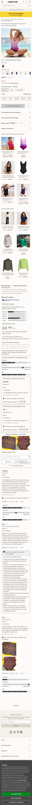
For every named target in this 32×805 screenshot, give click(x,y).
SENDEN (16, 725)
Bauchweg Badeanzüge (6, 20)
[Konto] (23, 2)
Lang (11, 90)
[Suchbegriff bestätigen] (28, 5)
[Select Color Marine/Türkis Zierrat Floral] (3, 73)
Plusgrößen (19, 90)
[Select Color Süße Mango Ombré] (25, 73)
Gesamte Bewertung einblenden (11, 395)
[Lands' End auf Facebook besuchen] (17, 732)
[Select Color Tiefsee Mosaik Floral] (30, 73)
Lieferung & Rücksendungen (9, 118)
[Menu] (2, 2)
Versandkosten (15, 83)
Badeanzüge (20, 19)
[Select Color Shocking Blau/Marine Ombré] (21, 73)
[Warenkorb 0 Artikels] (30, 2)
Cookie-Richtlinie (22, 780)
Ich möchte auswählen (16, 802)
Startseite (3, 19)
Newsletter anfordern (16, 714)
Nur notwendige (16, 798)
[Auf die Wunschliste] (28, 106)
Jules (4, 387)
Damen (8, 19)
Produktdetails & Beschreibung (10, 112)
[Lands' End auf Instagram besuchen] (11, 732)
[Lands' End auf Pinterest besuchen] (20, 732)
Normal (4, 90)
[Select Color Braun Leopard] (3, 66)
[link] (12, 328)
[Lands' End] (13, 2)
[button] (4, 346)
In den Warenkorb (13, 106)
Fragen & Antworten (7, 128)
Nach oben (16, 705)
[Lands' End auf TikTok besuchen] (14, 732)
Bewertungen (6, 286)
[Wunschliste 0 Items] (26, 2)
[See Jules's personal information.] (6, 475)
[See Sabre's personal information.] (7, 528)
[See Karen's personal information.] (7, 621)
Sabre (4, 528)
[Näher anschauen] (28, 30)
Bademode (13, 19)
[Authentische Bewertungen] (11, 300)
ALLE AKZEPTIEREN (16, 794)
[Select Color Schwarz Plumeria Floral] (12, 73)
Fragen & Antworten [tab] (20, 286)
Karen (4, 415)
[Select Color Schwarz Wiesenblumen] (16, 73)
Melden (22, 501)
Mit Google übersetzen (8, 494)
